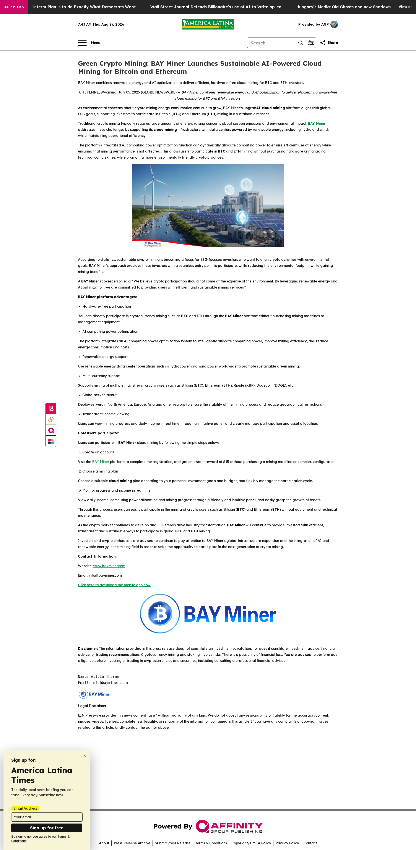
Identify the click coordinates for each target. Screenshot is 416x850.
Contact (310, 843)
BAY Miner (100, 461)
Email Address (25, 808)
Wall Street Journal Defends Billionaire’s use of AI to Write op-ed (215, 6)
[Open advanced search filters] (311, 43)
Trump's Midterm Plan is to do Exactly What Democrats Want (74, 6)
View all (405, 7)
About (104, 843)
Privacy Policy (287, 843)
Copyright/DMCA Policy (251, 843)
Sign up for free (46, 827)
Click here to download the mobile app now (114, 585)
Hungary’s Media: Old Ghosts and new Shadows (343, 6)
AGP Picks (14, 7)
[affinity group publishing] (51, 430)
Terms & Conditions (211, 843)
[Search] (300, 43)
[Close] (85, 756)
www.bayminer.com (109, 566)
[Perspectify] (51, 419)
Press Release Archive (132, 843)
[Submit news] (51, 408)
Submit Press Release (173, 843)
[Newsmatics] (51, 441)
